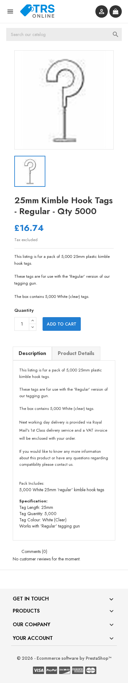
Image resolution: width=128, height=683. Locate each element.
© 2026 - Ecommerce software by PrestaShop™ (64, 658)
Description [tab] (32, 353)
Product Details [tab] (76, 353)
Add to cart (61, 324)
